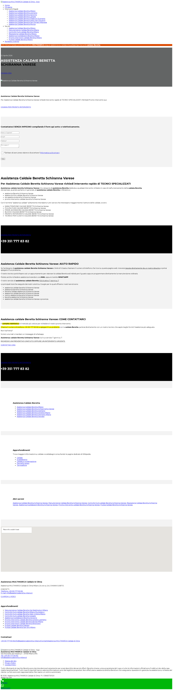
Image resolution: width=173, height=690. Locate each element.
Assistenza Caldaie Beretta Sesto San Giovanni (27, 20)
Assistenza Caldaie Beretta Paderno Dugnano (27, 19)
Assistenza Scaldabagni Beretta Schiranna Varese (38, 505)
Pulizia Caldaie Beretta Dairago (17, 625)
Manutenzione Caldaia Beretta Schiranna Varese (67, 503)
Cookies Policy (10, 665)
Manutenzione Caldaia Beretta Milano (24, 30)
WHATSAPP (6, 688)
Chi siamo (8, 7)
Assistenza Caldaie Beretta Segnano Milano (34, 415)
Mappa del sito (10, 661)
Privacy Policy (10, 663)
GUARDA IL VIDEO (8, 597)
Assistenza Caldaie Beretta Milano (22, 11)
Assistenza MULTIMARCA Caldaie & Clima (64, 641)
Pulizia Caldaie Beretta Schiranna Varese (116, 505)
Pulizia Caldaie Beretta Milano (21, 40)
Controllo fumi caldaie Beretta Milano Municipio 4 (24, 612)
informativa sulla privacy (50, 153)
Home (7, 5)
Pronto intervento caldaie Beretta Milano (25, 38)
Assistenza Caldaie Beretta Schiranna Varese (30, 503)
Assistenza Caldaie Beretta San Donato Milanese (28, 22)
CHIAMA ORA (6, 73)
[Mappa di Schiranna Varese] (86, 549)
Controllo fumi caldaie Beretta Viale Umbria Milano (25, 614)
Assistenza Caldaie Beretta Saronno (23, 15)
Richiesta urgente (12, 41)
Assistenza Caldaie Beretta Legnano (23, 13)
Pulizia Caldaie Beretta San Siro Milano (20, 627)
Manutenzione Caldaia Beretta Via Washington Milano (26, 610)
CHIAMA (4, 683)
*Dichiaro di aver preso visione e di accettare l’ (32, 153)
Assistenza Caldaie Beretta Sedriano (31, 411)
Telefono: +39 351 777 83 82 (12, 591)
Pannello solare (23, 463)
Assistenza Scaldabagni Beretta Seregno (21, 618)
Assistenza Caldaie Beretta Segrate (30, 416)
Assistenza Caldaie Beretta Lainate (22, 17)
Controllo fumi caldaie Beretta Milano (24, 32)
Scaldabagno (22, 460)
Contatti (44, 641)
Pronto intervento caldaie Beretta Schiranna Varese (79, 505)
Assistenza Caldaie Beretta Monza (22, 24)
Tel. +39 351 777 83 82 (9, 656)
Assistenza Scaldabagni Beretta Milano (24, 36)
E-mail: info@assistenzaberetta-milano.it (17, 593)
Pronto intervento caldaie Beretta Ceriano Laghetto (25, 620)
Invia (3, 159)
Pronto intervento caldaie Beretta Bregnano (23, 624)
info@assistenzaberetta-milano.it (28, 641)
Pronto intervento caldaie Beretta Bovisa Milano (24, 622)
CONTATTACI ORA (8, 345)
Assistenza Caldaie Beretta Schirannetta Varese (35, 409)
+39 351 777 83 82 (8, 641)
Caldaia (20, 458)
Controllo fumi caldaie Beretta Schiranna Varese (107, 503)
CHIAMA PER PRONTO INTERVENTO (16, 107)
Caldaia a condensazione (26, 461)
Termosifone (22, 465)
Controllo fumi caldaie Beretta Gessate (20, 616)
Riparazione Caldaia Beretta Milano (23, 34)
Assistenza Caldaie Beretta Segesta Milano (33, 413)
